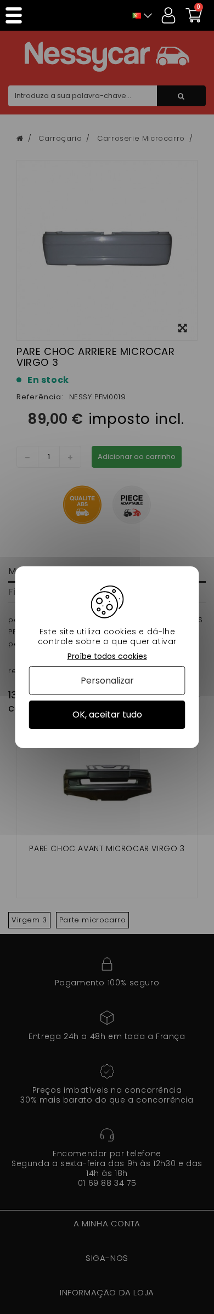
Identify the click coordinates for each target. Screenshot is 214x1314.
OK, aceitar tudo (107, 714)
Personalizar (107, 680)
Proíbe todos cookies (107, 656)
